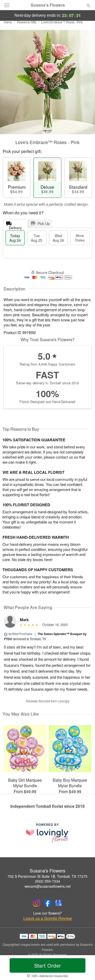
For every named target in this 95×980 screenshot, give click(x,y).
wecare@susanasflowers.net (48, 886)
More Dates (80, 237)
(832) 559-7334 (47, 881)
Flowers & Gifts (26, 22)
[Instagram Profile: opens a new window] (36, 902)
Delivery (15, 226)
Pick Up (43, 223)
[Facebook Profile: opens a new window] (47, 902)
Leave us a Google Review (47, 918)
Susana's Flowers (48, 5)
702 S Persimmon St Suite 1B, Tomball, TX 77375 (47, 876)
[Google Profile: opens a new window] (58, 902)
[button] (84, 968)
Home (8, 22)
